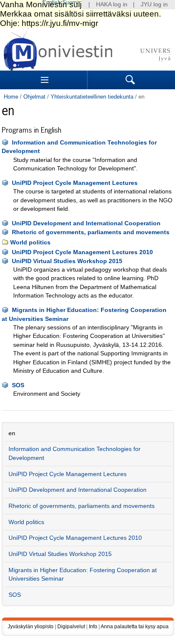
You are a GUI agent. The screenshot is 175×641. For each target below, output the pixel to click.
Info (93, 627)
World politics (30, 242)
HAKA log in (111, 4)
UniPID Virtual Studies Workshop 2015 (67, 261)
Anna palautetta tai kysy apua (135, 627)
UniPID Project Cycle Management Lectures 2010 (82, 252)
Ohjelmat (34, 97)
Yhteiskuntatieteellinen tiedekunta (92, 97)
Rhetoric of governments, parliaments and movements (90, 232)
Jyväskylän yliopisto (31, 627)
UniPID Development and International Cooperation (86, 223)
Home (11, 97)
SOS (18, 385)
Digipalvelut (71, 627)
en (11, 433)
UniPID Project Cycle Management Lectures (75, 183)
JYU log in (154, 4)
